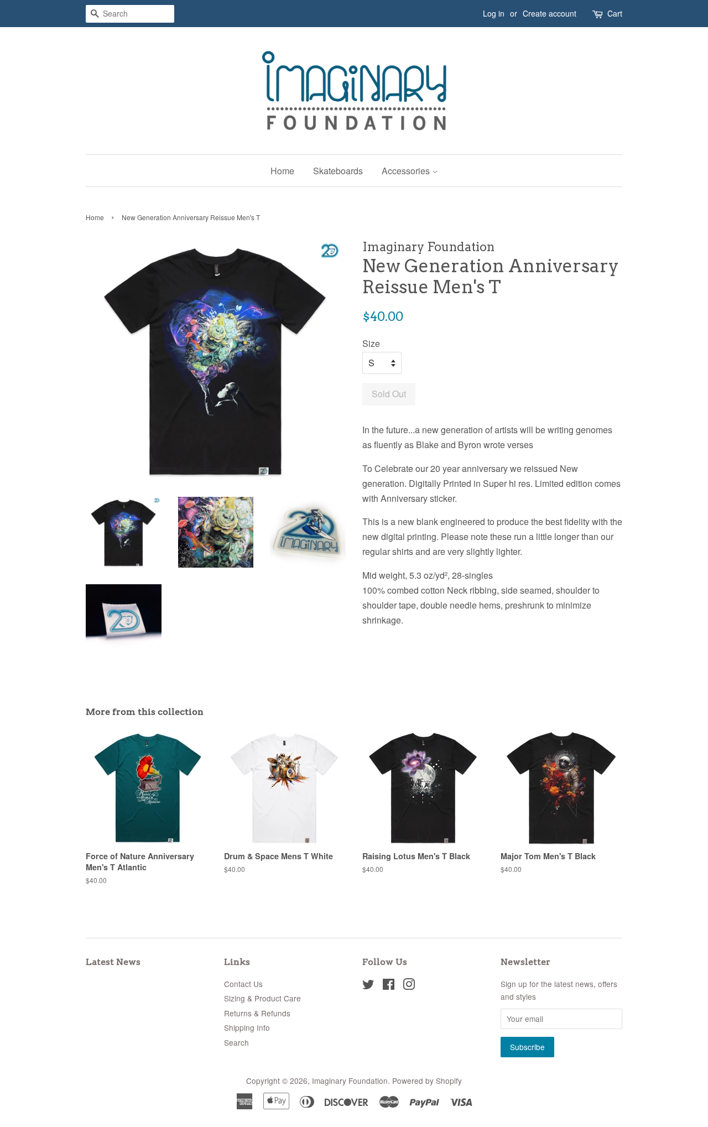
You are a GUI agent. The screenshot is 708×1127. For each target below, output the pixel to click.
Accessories (407, 170)
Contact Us (243, 983)
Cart (614, 13)
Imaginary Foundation (350, 1080)
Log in (493, 13)
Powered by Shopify (427, 1080)
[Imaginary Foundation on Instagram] (409, 985)
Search (236, 1042)
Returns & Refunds (257, 1013)
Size (371, 343)
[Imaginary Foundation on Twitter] (368, 985)
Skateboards (338, 170)
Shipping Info (247, 1027)
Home (282, 170)
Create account (549, 13)
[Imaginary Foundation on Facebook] (388, 985)
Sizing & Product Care (262, 998)
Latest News (113, 962)
